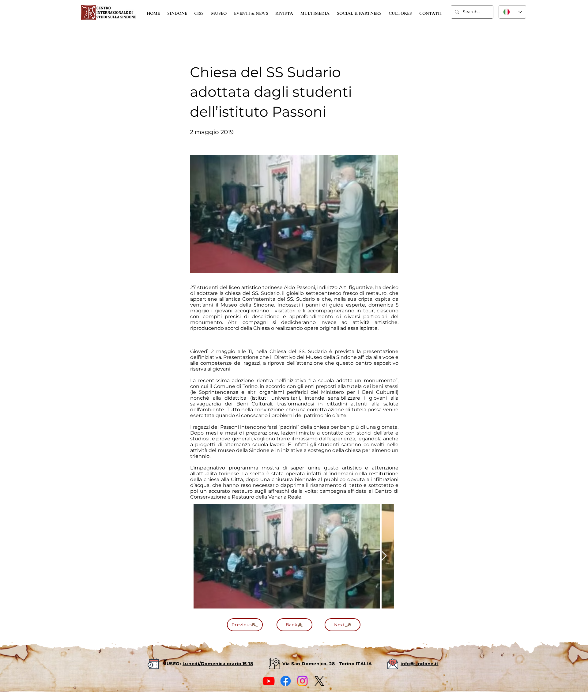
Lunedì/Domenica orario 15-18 (218, 663)
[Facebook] (285, 681)
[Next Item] (383, 556)
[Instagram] (302, 681)
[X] (319, 681)
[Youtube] (269, 681)
